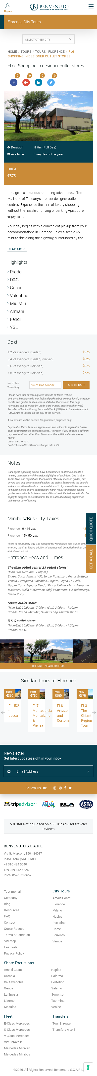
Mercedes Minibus (17, 1054)
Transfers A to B (63, 1029)
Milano (57, 910)
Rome (56, 929)
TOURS (26, 51)
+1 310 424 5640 (15, 864)
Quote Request (15, 928)
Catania (9, 976)
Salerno (56, 988)
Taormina (57, 1000)
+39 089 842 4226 (16, 869)
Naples (57, 916)
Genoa (8, 988)
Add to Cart (76, 385)
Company (10, 897)
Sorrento (58, 935)
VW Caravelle (13, 1042)
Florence (58, 904)
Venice (57, 941)
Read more (17, 249)
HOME (12, 51)
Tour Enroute (61, 1023)
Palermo (57, 976)
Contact (9, 922)
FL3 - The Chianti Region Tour (87, 715)
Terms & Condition (17, 935)
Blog (7, 904)
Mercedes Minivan (17, 1048)
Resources (11, 910)
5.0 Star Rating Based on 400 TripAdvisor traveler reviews (48, 826)
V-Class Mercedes (17, 1035)
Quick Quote (91, 529)
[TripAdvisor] (20, 804)
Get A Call (91, 559)
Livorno (9, 1000)
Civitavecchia (13, 982)
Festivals (10, 947)
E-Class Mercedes (17, 1023)
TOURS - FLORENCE (50, 51)
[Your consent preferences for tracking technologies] (88, 1067)
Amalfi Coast (61, 898)
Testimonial (12, 891)
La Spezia (11, 994)
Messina (10, 1006)
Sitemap (10, 941)
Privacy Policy (14, 953)
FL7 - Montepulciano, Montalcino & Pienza (45, 715)
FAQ (7, 916)
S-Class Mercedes (17, 1029)
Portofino (58, 922)
